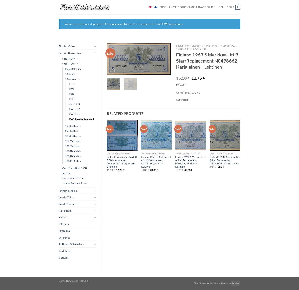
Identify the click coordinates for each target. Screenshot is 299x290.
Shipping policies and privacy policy (192, 7)
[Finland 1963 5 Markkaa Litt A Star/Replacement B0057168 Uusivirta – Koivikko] (156, 135)
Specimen (67, 173)
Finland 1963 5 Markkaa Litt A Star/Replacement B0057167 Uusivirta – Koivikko (190, 161)
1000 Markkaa (73, 151)
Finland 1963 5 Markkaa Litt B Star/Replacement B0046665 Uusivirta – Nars (225, 160)
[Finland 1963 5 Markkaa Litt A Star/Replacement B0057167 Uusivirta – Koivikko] (190, 135)
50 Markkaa (71, 135)
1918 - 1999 (68, 63)
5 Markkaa (70, 78)
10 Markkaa (71, 125)
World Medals (67, 204)
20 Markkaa (71, 130)
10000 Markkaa (73, 161)
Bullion (63, 217)
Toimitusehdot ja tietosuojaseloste (212, 283)
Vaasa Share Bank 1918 (74, 167)
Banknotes (65, 210)
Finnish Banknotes (70, 53)
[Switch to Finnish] (155, 7)
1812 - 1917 (68, 58)
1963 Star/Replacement (81, 119)
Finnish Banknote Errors (75, 183)
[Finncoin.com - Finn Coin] (85, 7)
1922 (71, 88)
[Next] (165, 59)
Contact (63, 257)
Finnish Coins (67, 46)
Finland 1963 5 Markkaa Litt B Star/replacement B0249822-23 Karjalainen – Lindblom (122, 161)
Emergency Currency (73, 178)
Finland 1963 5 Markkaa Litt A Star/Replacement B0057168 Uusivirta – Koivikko (156, 161)
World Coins (66, 197)
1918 (71, 83)
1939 (71, 94)
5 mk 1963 (74, 104)
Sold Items (65, 250)
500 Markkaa (72, 145)
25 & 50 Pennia (73, 68)
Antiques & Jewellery (71, 244)
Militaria (64, 224)
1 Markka (70, 73)
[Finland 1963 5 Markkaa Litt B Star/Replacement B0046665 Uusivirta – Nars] (225, 135)
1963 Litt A (74, 109)
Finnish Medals (68, 190)
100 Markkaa (72, 140)
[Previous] (112, 59)
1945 (71, 99)
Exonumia (65, 230)
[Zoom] (111, 71)
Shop (163, 7)
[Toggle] (95, 46)
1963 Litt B (74, 114)
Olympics (64, 237)
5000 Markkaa (73, 156)
